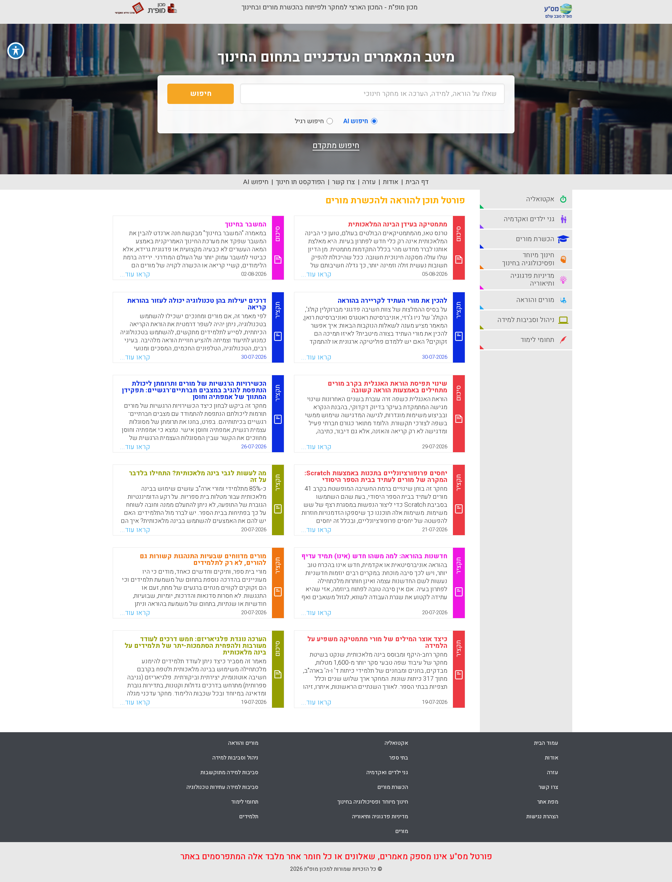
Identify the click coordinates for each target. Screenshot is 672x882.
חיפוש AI (255, 182)
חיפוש (200, 93)
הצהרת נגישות (542, 816)
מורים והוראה (243, 743)
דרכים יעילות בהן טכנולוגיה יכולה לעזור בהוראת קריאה (196, 304)
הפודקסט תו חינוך (300, 182)
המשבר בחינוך (245, 224)
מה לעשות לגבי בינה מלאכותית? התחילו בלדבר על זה (197, 476)
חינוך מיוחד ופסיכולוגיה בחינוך (372, 802)
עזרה (369, 182)
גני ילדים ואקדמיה (387, 772)
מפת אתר (547, 802)
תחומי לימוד (244, 802)
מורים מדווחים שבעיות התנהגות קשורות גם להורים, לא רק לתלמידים (203, 559)
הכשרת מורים (392, 787)
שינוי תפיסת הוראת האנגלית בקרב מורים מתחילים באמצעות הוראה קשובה (387, 387)
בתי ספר (398, 758)
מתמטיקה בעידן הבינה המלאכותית (397, 224)
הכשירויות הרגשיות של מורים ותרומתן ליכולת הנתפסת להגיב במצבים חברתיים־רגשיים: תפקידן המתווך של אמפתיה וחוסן (194, 390)
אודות (390, 182)
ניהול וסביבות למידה (235, 758)
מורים (401, 831)
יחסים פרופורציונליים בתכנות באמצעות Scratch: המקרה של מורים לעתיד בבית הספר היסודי (375, 476)
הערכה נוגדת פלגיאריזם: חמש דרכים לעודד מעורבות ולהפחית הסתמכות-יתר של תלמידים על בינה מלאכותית (195, 645)
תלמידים (248, 816)
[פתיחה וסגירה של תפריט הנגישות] (15, 50)
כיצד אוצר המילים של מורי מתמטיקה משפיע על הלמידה (377, 642)
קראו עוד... (316, 274)
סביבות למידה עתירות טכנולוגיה (222, 787)
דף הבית (417, 182)
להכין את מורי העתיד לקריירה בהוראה (392, 301)
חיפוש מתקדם (336, 145)
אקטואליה (396, 743)
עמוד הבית (546, 743)
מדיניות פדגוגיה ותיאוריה (380, 816)
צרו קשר (343, 182)
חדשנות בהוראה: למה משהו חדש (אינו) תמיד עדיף (374, 556)
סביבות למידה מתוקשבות (229, 772)
